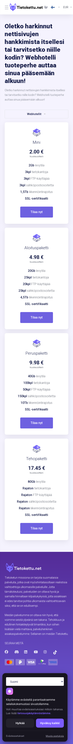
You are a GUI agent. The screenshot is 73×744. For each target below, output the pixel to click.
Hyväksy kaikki (50, 723)
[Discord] (16, 652)
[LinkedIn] (26, 652)
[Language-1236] (55, 7)
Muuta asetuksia (55, 735)
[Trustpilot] (55, 652)
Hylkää (20, 723)
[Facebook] (6, 652)
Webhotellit (34, 114)
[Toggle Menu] (5, 7)
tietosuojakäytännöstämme (33, 713)
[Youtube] (35, 652)
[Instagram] (45, 652)
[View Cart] (46, 7)
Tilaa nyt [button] (37, 212)
